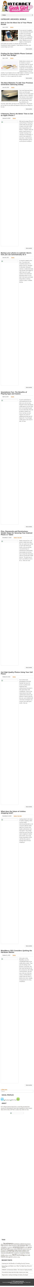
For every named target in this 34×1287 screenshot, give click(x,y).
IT (6, 1250)
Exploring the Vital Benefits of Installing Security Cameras (16, 1263)
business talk (15, 1245)
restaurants (3, 1253)
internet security (27, 1249)
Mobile (11, 27)
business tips (24, 1245)
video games (9, 1257)
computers (4, 1247)
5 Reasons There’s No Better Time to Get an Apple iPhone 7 (17, 114)
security (8, 1253)
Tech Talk (19, 537)
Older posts (4, 1089)
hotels (15, 1249)
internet (19, 1249)
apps (2, 1244)
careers (30, 1245)
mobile (16, 1250)
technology (21, 1255)
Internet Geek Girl (19, 1281)
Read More (29, 49)
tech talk (27, 1255)
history (11, 1249)
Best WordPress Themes (23, 1282)
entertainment (18, 1247)
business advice (19, 1244)
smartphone (16, 1253)
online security (15, 1251)
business (8, 1243)
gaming (3, 1249)
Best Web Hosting (19, 1283)
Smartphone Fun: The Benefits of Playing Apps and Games (14, 393)
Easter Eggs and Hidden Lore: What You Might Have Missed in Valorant (17, 1266)
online (24, 1250)
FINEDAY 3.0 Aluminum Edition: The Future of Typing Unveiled (17, 1269)
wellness (15, 1257)
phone (27, 1251)
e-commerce (10, 1247)
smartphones (22, 1253)
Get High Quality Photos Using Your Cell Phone (17, 673)
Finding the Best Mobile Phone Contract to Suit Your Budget (16, 54)
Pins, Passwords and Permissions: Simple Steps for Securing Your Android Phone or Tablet (16, 533)
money (20, 1250)
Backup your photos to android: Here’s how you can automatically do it (16, 253)
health (8, 1249)
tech (14, 1255)
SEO (12, 1253)
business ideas (8, 1245)
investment (3, 1250)
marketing (10, 1250)
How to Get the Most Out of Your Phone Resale (16, 23)
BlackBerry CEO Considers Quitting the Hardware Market (16, 951)
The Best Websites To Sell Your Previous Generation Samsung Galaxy (17, 83)
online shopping (22, 1251)
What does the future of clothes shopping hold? (13, 812)
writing (18, 1257)
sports (10, 1255)
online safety (8, 1251)
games (30, 1247)
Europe (25, 1247)
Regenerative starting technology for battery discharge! (15, 1274)
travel (3, 1257)
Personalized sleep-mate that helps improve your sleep (15, 1272)
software (7, 1255)
